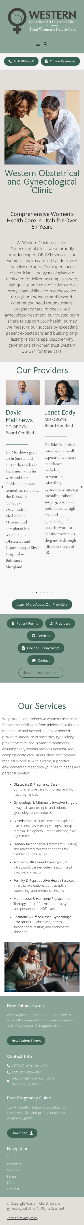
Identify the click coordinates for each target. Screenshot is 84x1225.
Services (13, 1170)
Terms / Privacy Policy (22, 1218)
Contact (13, 1189)
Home (11, 1157)
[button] (38, 44)
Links (11, 1183)
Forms (12, 1176)
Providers (14, 1164)
